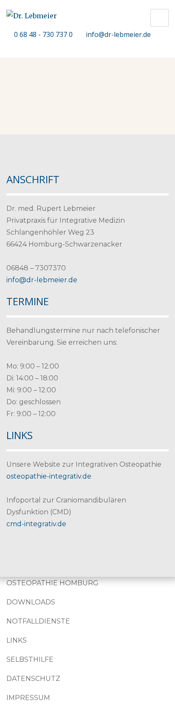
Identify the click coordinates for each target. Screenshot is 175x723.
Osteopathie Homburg (52, 583)
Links (16, 640)
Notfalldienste (38, 621)
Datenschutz (33, 679)
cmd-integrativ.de (36, 524)
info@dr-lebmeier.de (118, 34)
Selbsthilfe (30, 659)
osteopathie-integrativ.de (48, 476)
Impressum (28, 698)
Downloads (30, 602)
